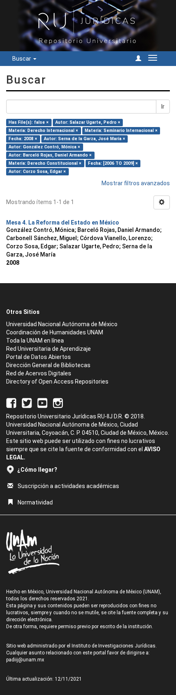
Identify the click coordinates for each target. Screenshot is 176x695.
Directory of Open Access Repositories (57, 381)
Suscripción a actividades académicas (68, 486)
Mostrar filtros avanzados (136, 183)
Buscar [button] (22, 58)
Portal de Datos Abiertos (38, 357)
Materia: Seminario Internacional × (121, 130)
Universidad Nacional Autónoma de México (61, 324)
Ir (163, 106)
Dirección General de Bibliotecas (48, 365)
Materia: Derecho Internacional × (43, 130)
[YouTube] (42, 402)
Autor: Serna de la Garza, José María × (84, 138)
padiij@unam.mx (25, 660)
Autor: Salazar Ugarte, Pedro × (87, 122)
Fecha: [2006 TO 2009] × (113, 163)
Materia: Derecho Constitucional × (45, 163)
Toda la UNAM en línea (35, 340)
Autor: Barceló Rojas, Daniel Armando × (50, 155)
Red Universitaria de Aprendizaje (48, 348)
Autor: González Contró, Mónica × (44, 147)
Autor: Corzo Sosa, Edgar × (37, 171)
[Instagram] (58, 402)
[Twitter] (27, 402)
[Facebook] (11, 402)
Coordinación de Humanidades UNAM (54, 332)
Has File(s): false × (29, 122)
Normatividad (35, 502)
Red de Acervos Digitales (38, 373)
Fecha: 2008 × (23, 138)
